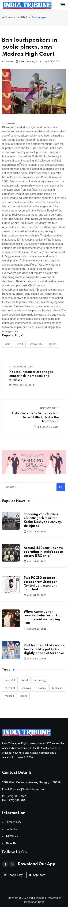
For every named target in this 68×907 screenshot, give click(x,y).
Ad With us (12, 836)
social (24, 695)
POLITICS (52, 344)
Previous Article (22, 367)
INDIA (23, 17)
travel (24, 680)
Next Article (48, 408)
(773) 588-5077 (16, 796)
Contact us (12, 829)
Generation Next (34, 902)
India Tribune (36, 898)
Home (8, 17)
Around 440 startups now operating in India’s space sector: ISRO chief (43, 551)
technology (40, 680)
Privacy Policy (13, 822)
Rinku (9, 61)
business (57, 688)
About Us (11, 843)
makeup (9, 695)
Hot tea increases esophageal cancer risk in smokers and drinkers (31, 375)
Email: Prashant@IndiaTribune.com (23, 789)
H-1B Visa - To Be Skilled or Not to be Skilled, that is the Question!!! (35, 417)
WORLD (20, 344)
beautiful (10, 680)
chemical (10, 688)
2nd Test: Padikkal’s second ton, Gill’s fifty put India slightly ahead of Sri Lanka (44, 649)
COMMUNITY (35, 344)
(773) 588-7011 (17, 800)
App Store (38, 875)
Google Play (15, 875)
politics (42, 688)
